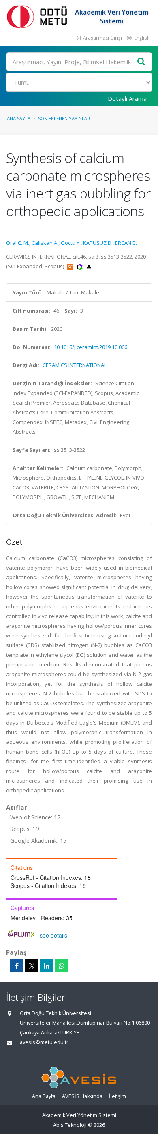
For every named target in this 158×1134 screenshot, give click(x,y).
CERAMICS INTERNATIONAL (75, 365)
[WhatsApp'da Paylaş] (61, 965)
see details (53, 935)
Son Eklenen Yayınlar (64, 118)
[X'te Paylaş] (31, 965)
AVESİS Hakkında (82, 1096)
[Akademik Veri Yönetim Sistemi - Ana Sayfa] (38, 16)
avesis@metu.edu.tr (44, 1042)
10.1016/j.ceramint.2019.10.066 (90, 347)
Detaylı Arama (127, 98)
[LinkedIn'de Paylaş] (46, 965)
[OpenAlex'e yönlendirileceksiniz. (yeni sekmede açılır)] (89, 266)
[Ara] (141, 62)
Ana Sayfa (18, 118)
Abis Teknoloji (70, 1124)
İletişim (117, 1096)
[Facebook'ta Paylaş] (16, 965)
